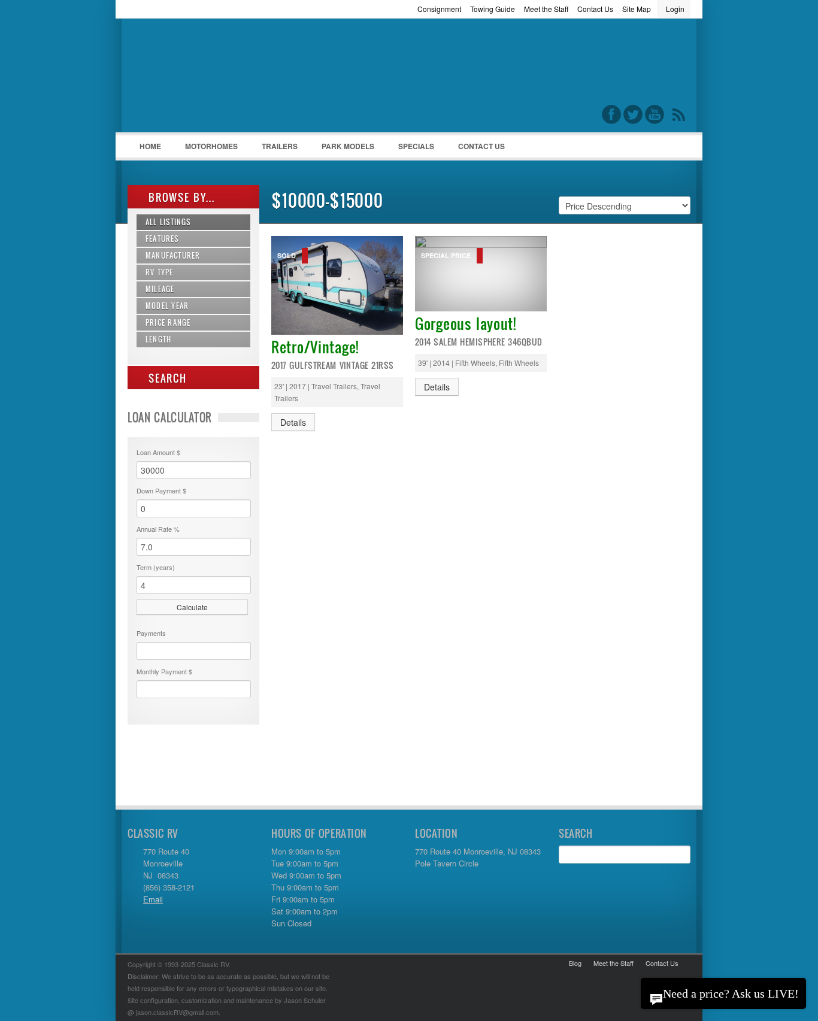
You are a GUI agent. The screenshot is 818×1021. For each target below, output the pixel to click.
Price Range (168, 322)
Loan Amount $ (158, 452)
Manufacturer (173, 255)
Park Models (348, 146)
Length (158, 339)
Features (162, 239)
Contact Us (595, 9)
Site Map (636, 9)
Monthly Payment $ (164, 671)
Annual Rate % (158, 529)
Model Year (167, 306)
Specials (416, 146)
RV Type (160, 272)
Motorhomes (205, 149)
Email (153, 899)
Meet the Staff (546, 9)
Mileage (160, 289)
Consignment (439, 9)
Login (675, 9)
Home (150, 146)
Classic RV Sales (217, 78)
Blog (575, 963)
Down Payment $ (161, 490)
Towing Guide (492, 9)
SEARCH (166, 378)
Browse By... (180, 197)
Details (293, 422)
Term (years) (156, 567)
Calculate (192, 607)
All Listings (168, 222)
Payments (151, 633)
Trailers (274, 149)
